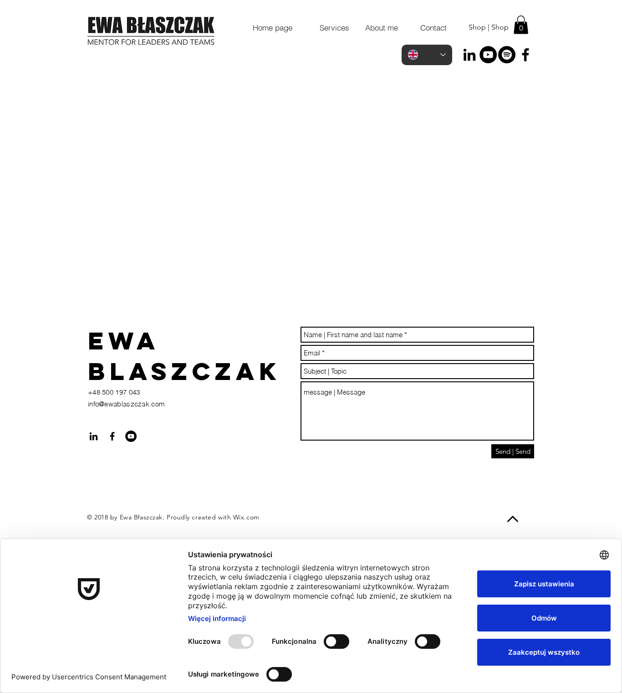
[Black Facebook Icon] (525, 54)
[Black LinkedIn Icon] (469, 54)
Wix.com (246, 517)
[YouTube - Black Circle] (488, 54)
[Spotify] (506, 54)
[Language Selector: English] (427, 55)
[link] (521, 24)
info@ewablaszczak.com (126, 404)
